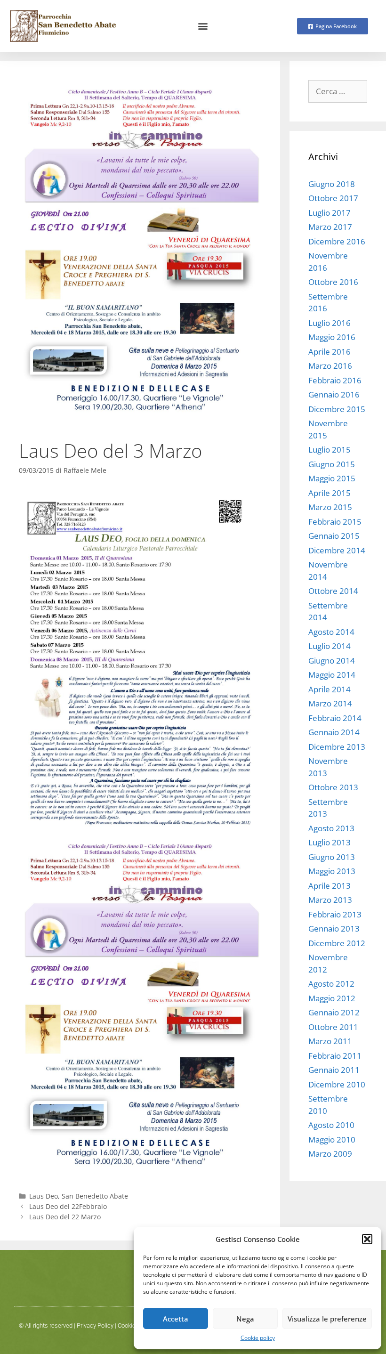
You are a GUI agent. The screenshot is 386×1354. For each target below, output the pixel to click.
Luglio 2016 (329, 322)
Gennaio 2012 (334, 1012)
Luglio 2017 (329, 212)
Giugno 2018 (331, 183)
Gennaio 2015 (334, 535)
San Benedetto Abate (95, 1196)
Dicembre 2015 (336, 409)
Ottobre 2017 (333, 198)
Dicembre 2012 (336, 943)
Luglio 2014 (329, 646)
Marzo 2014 (330, 703)
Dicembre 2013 (336, 746)
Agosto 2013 (331, 828)
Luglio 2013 (329, 842)
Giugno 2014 (331, 660)
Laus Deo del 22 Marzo (65, 1216)
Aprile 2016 (329, 351)
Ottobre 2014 (333, 590)
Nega (245, 1318)
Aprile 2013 (329, 885)
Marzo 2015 (330, 507)
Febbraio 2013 (335, 914)
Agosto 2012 (331, 983)
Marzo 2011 (330, 1041)
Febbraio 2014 (335, 718)
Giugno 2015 (331, 464)
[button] (367, 1239)
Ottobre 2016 (333, 281)
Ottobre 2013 (333, 787)
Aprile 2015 (329, 492)
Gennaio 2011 (334, 1069)
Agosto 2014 (331, 631)
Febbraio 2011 (335, 1055)
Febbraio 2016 (335, 380)
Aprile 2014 (329, 689)
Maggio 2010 (331, 1139)
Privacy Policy (95, 1325)
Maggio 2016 (331, 337)
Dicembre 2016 (336, 241)
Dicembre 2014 (336, 550)
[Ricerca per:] (337, 91)
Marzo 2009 (330, 1153)
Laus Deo (43, 1196)
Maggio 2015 (331, 478)
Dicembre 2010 (336, 1084)
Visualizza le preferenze (327, 1318)
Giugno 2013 (331, 856)
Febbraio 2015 (335, 521)
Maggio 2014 (331, 674)
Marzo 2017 (330, 226)
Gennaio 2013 (334, 928)
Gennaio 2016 (334, 394)
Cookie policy (258, 1338)
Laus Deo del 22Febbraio (68, 1206)
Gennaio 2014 (334, 732)
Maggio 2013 (331, 871)
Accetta (175, 1318)
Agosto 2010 (331, 1124)
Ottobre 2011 (333, 1027)
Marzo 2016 (330, 365)
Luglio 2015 (329, 449)
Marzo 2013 (330, 899)
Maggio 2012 (331, 998)
